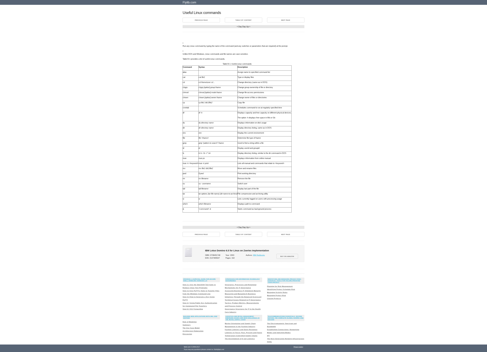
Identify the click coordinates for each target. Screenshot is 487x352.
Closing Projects (274, 299)
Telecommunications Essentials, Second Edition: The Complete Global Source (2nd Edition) (286, 318)
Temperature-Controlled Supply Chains (241, 336)
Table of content (243, 20)
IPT (268, 336)
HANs (269, 342)
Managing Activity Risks (277, 292)
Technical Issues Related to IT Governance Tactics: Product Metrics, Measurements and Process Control (243, 303)
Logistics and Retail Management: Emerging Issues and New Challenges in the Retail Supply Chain (242, 318)
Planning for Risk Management (280, 286)
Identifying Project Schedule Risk (281, 289)
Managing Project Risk (276, 295)
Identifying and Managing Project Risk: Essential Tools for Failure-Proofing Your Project (284, 280)
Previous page (201, 20)
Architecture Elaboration (193, 331)
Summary (187, 325)
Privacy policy (298, 347)
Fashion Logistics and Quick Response (241, 330)
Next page (285, 20)
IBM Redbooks (259, 255)
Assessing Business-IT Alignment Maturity (243, 291)
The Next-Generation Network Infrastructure (285, 339)
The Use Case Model (191, 328)
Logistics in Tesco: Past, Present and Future (243, 333)
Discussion (187, 334)
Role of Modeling (190, 322)
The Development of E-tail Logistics (240, 339)
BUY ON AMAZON (287, 256)
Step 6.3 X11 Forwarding (193, 309)
